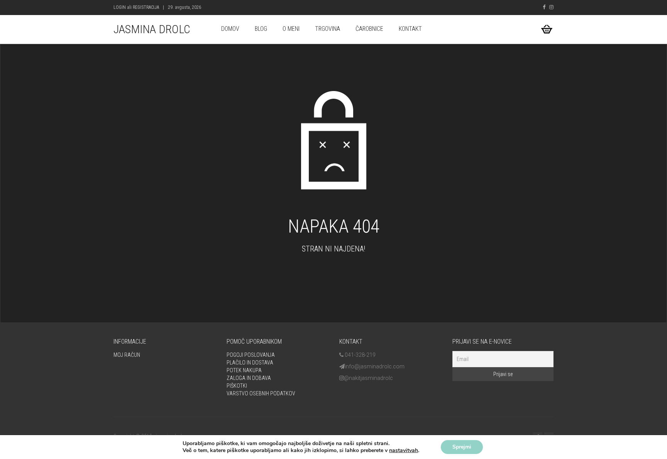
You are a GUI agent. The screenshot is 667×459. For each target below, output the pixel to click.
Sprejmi (461, 447)
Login (119, 7)
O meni (291, 28)
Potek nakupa (244, 370)
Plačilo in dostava (250, 362)
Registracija (146, 7)
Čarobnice (369, 28)
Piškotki (237, 386)
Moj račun (126, 355)
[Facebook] (544, 7)
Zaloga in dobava (249, 378)
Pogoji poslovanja (251, 355)
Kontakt (410, 28)
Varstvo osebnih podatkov (261, 393)
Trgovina (327, 28)
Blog (261, 28)
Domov (230, 28)
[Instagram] (551, 7)
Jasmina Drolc (151, 29)
